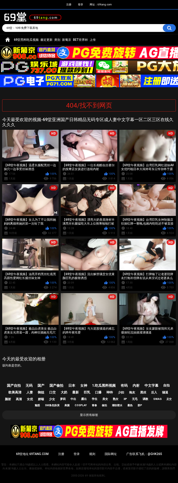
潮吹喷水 (117, 405)
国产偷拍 (56, 385)
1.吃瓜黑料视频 (104, 385)
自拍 (166, 385)
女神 (83, 385)
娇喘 (41, 399)
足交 (169, 399)
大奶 (64, 392)
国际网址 (111, 454)
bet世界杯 (80, 39)
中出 (73, 399)
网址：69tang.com (101, 4)
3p (125, 399)
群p (140, 405)
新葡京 (66, 39)
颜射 (8, 399)
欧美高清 (14, 392)
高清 (19, 399)
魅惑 (37, 405)
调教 (145, 399)
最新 (75, 392)
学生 (94, 399)
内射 (136, 385)
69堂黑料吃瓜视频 (26, 39)
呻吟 (110, 392)
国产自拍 (14, 385)
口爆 (98, 392)
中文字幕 (151, 385)
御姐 (41, 392)
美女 (105, 399)
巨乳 (87, 392)
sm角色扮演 (52, 405)
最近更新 (46, 39)
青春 (94, 405)
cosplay (81, 405)
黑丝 (143, 392)
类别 (57, 39)
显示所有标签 (89, 415)
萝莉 (63, 399)
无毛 (135, 399)
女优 (30, 399)
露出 (84, 399)
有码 (124, 385)
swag (157, 399)
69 (86, 475)
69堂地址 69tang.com (32, 454)
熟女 (116, 399)
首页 (7, 39)
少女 (52, 399)
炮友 (132, 392)
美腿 (67, 405)
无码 (29, 385)
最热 (130, 405)
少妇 (121, 392)
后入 (154, 392)
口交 (52, 392)
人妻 (29, 392)
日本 (71, 385)
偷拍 (104, 405)
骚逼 (165, 392)
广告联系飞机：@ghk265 (144, 454)
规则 (92, 454)
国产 (41, 385)
